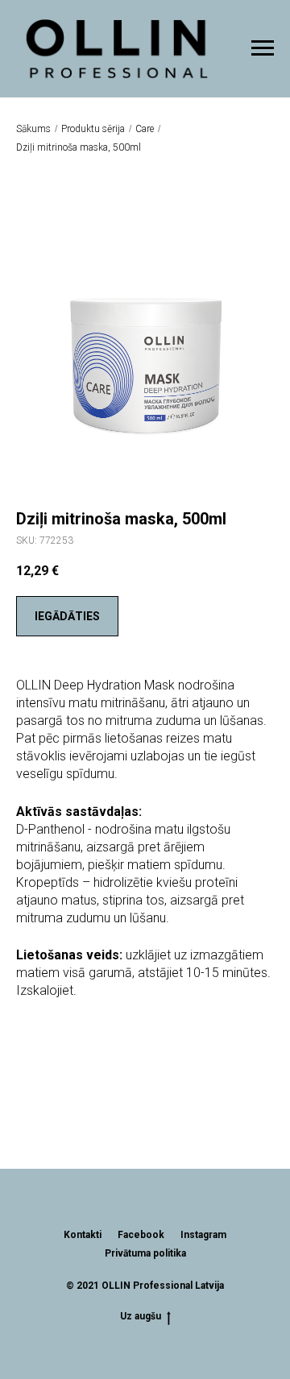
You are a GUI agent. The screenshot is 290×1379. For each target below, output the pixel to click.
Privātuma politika (145, 1253)
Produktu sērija (93, 129)
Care (144, 129)
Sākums (33, 129)
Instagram (203, 1234)
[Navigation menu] (262, 48)
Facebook (141, 1234)
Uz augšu (140, 1316)
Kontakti (83, 1234)
